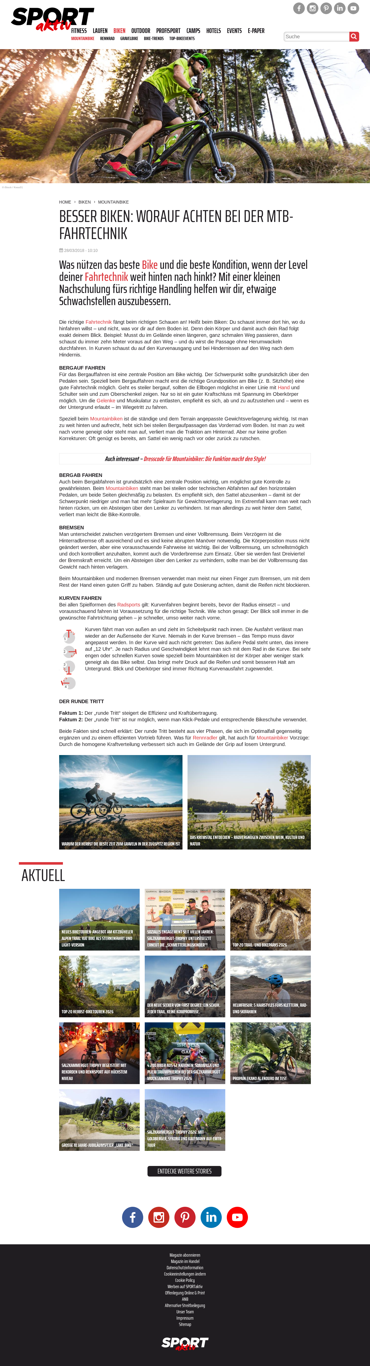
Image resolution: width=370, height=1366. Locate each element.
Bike (150, 264)
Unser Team (185, 1312)
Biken (119, 30)
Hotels (213, 30)
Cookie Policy (185, 1280)
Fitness (79, 30)
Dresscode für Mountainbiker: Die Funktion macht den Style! (204, 458)
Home (65, 202)
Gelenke (106, 400)
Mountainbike (82, 38)
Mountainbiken (106, 418)
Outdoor (140, 30)
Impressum (185, 1318)
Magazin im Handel (185, 1261)
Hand (284, 387)
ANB (185, 1299)
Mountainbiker (272, 737)
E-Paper (256, 30)
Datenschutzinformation (185, 1267)
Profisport (168, 30)
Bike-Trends (154, 38)
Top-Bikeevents (182, 38)
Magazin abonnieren (185, 1255)
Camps (193, 30)
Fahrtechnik (106, 276)
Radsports (128, 604)
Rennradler (205, 737)
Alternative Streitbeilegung (185, 1305)
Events (234, 30)
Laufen (100, 30)
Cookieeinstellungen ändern (185, 1274)
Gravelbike (129, 38)
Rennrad (107, 38)
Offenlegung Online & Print (185, 1293)
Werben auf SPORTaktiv (185, 1286)
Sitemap (185, 1324)
